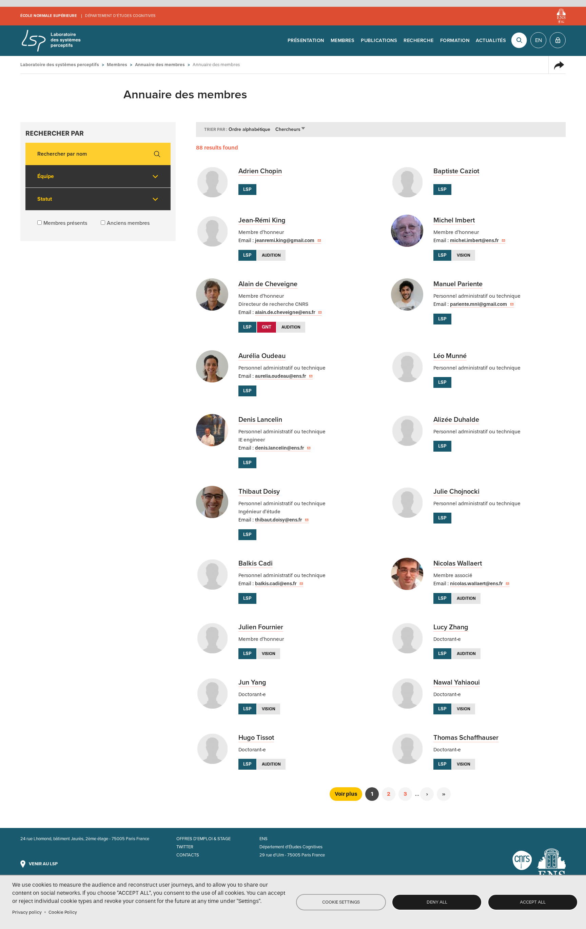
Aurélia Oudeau (262, 356)
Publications (379, 40)
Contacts (187, 855)
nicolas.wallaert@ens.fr (476, 584)
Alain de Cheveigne (267, 284)
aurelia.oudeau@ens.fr (280, 376)
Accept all (533, 902)
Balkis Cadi (255, 563)
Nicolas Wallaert (457, 563)
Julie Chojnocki (456, 492)
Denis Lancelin (260, 420)
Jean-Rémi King (262, 220)
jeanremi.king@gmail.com (284, 240)
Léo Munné (450, 356)
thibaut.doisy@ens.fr (278, 520)
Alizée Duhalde (456, 420)
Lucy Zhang (450, 627)
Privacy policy (27, 912)
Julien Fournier (260, 627)
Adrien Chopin (260, 171)
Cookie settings (341, 902)
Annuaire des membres (160, 64)
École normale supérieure (48, 16)
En (538, 40)
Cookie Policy (62, 912)
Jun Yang (252, 682)
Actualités (491, 40)
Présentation (306, 40)
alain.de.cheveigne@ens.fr (285, 312)
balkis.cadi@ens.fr (275, 584)
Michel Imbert (454, 220)
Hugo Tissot (256, 738)
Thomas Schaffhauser (466, 738)
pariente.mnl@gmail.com (478, 304)
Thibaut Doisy (259, 492)
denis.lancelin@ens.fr (279, 448)
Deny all (437, 902)
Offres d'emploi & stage (203, 839)
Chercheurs (290, 129)
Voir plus (346, 794)
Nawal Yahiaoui (456, 682)
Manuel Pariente (458, 284)
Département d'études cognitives (120, 16)
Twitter (184, 847)
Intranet (558, 40)
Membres (343, 40)
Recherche (419, 40)
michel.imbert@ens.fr (474, 240)
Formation (455, 40)
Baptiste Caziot (456, 171)
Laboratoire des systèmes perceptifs (50, 40)
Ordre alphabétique (249, 129)
